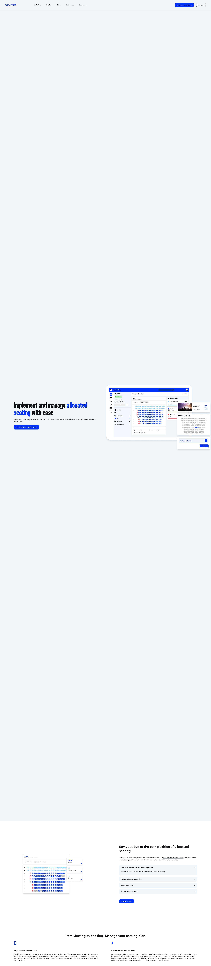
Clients (48, 5)
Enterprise (69, 5)
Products (37, 5)
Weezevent (18, 5)
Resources (83, 5)
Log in (201, 5)
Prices (59, 5)
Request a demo (126, 901)
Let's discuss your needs (26, 427)
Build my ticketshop (184, 5)
